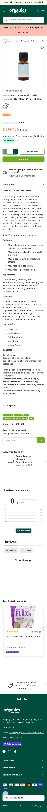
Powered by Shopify (33, 806)
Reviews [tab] (11, 541)
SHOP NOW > (23, 32)
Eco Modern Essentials (12, 91)
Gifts (26, 415)
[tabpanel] (23, 568)
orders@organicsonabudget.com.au (26, 732)
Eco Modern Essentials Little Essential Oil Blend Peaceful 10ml (23, 41)
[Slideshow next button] (43, 627)
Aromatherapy (8, 415)
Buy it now (24, 159)
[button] (43, 10)
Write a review (23, 530)
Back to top (22, 699)
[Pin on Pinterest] (22, 424)
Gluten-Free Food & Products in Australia (15, 418)
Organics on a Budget (16, 806)
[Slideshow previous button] (4, 627)
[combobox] (23, 20)
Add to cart (32, 151)
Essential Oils (18, 415)
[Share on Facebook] (17, 424)
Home (5, 39)
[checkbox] (26, 550)
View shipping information (22, 176)
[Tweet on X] (12, 424)
